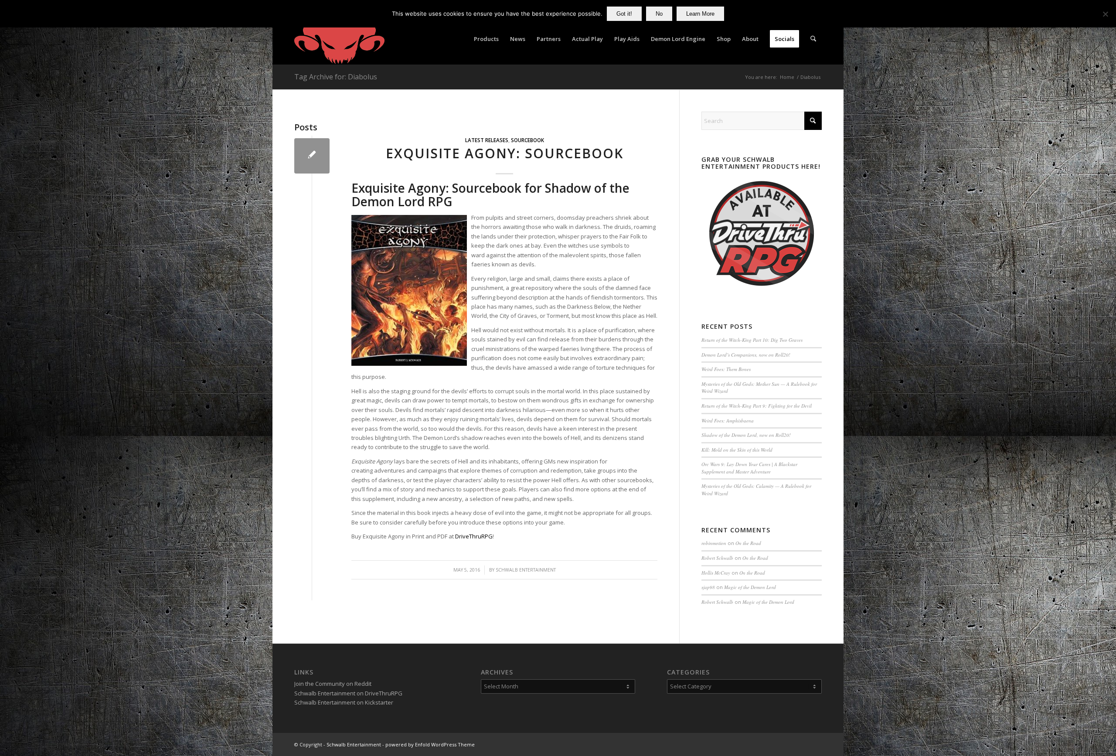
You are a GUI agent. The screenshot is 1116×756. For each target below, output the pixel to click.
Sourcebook (527, 139)
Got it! (624, 13)
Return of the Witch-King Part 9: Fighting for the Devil (756, 405)
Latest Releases (486, 139)
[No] (1105, 14)
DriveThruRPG (474, 536)
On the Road (748, 543)
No (659, 13)
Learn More (700, 13)
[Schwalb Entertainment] (339, 39)
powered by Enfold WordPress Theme (430, 744)
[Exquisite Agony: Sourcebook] (312, 156)
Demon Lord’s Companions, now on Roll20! (745, 354)
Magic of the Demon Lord (750, 587)
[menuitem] (486, 39)
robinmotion (713, 543)
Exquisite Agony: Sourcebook (504, 153)
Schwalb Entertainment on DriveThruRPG (348, 693)
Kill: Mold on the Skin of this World (736, 449)
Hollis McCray (715, 572)
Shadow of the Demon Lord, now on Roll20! (746, 435)
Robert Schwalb (717, 558)
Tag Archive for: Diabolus (335, 77)
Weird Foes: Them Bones (726, 369)
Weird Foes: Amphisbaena (727, 420)
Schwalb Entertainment (526, 570)
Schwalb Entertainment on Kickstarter (343, 702)
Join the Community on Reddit (332, 684)
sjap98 (708, 587)
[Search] (813, 39)
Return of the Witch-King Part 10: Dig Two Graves (752, 340)
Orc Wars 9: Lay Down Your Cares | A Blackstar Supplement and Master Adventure (749, 468)
